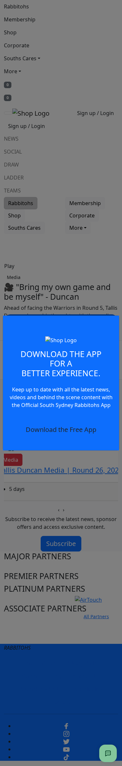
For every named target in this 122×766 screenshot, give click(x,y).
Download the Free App (61, 429)
